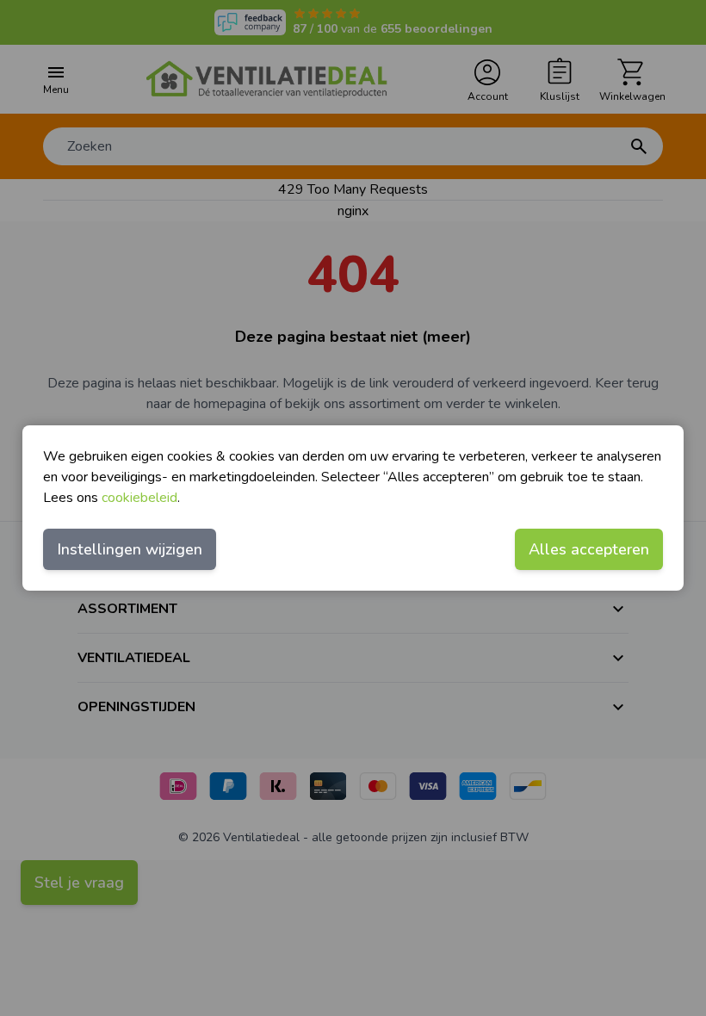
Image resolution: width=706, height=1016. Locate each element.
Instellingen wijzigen (129, 549)
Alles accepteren (589, 549)
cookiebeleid (139, 497)
